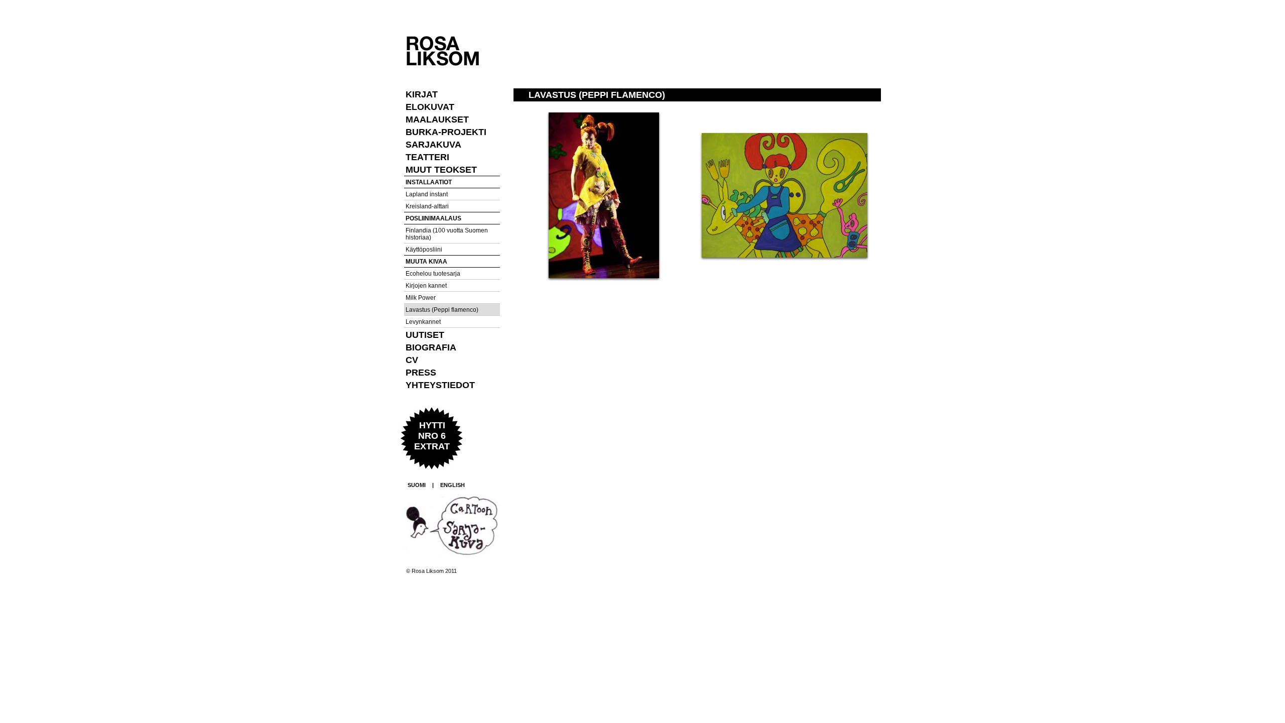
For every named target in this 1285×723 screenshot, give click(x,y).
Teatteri (427, 157)
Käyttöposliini (424, 249)
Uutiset (425, 335)
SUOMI (417, 485)
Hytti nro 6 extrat (432, 435)
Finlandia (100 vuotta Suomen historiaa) (447, 234)
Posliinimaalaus (433, 218)
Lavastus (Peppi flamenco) (442, 309)
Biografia (431, 347)
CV (412, 360)
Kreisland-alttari (427, 206)
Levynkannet (423, 321)
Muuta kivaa (426, 261)
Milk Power (421, 297)
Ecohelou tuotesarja (433, 273)
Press (421, 373)
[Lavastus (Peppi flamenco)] (604, 276)
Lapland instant (427, 194)
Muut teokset (441, 170)
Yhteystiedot (440, 385)
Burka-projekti (446, 132)
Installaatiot (429, 182)
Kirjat (422, 94)
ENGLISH (452, 485)
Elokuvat (430, 107)
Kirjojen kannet (426, 285)
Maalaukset (437, 119)
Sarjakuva (433, 145)
